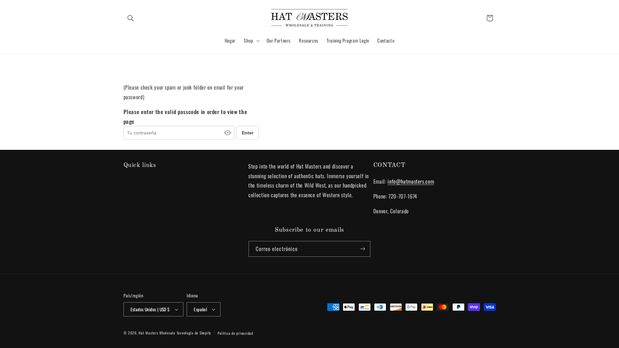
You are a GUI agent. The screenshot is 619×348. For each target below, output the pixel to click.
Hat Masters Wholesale (157, 332)
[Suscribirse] (362, 249)
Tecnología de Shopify (194, 332)
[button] (130, 18)
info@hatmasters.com (411, 181)
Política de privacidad (235, 333)
